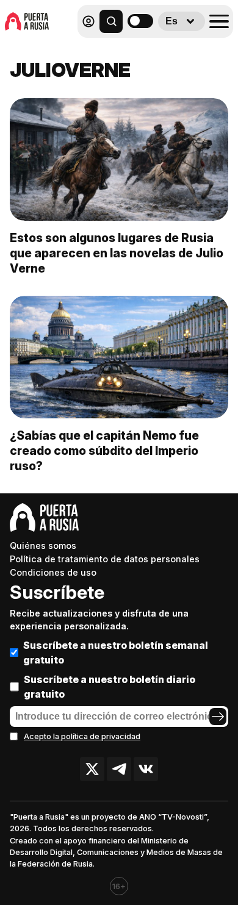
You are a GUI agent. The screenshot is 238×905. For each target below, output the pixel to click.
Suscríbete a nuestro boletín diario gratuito (109, 686)
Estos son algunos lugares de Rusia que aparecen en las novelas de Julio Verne (116, 253)
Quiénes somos (43, 545)
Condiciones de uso (53, 572)
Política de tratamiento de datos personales (105, 559)
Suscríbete (57, 592)
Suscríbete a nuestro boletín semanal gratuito (115, 652)
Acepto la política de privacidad (82, 736)
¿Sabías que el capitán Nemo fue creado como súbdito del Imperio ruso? (104, 450)
